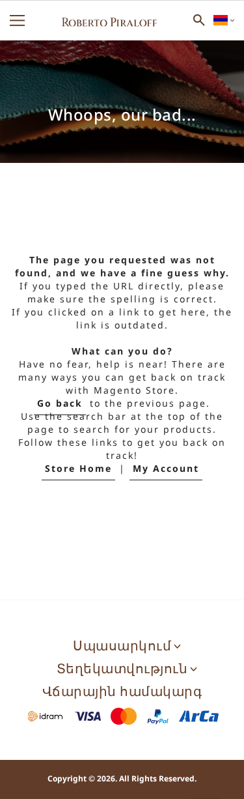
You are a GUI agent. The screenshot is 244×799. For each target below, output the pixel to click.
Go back (60, 403)
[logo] (109, 20)
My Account (166, 468)
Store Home (78, 468)
